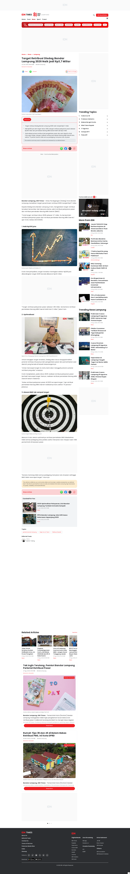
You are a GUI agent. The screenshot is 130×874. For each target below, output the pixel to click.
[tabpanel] (49, 133)
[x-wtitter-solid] (70, 148)
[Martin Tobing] (24, 540)
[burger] (107, 18)
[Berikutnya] (77, 629)
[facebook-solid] (65, 148)
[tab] (27, 119)
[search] (94, 15)
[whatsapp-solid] (61, 148)
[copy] (74, 148)
